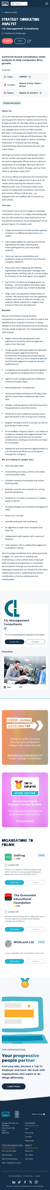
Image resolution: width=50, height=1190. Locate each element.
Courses (28, 1137)
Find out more (25, 820)
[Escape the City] (5, 4)
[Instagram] (36, 1182)
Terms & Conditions (14, 1176)
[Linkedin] (13, 1182)
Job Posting (7, 1155)
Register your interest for (23, 755)
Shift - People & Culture (11, 1163)
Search (18, 4)
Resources (29, 1141)
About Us (29, 1151)
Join (26, 1129)
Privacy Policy (28, 1176)
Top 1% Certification (10, 1159)
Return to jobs (11, 12)
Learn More (13, 1086)
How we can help (9, 1151)
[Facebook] (25, 1182)
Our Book (29, 1159)
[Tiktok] (19, 1182)
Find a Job (29, 1133)
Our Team (29, 1155)
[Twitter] (30, 1182)
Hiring (41, 855)
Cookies (37, 1176)
